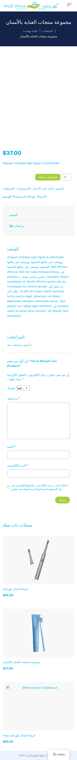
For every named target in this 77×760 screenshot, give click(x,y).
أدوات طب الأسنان (43, 188)
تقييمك (12, 388)
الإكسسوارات (23, 188)
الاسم (11, 446)
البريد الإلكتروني (17, 465)
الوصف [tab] (13, 215)
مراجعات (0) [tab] (17, 226)
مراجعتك (13, 398)
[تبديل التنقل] (69, 4)
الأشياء (43, 196)
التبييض (59, 188)
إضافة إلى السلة (48, 177)
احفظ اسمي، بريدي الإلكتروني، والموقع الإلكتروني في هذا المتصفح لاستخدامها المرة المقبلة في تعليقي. (39, 487)
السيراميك (20, 196)
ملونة (33, 196)
